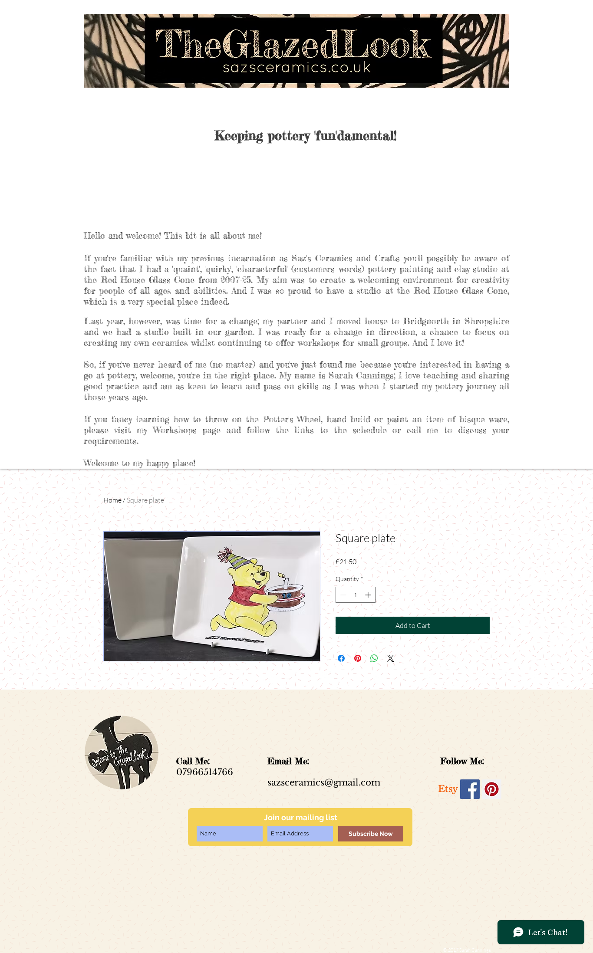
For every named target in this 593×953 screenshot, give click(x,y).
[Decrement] (342, 594)
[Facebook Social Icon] (470, 789)
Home (112, 500)
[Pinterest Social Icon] (491, 789)
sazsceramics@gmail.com (323, 782)
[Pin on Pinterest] (358, 658)
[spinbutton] (355, 594)
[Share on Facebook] (341, 658)
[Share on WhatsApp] (374, 658)
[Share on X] (390, 658)
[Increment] (368, 594)
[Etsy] (448, 789)
